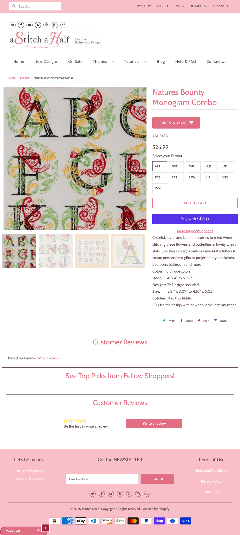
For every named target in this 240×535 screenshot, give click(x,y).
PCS (158, 177)
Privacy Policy (211, 481)
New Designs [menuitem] (46, 61)
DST (174, 166)
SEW (192, 177)
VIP (208, 177)
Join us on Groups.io (29, 478)
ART (157, 166)
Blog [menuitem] (161, 61)
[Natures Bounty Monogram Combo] (75, 158)
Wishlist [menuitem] (144, 6)
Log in (179, 6)
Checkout (221, 6)
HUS (209, 166)
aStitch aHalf (91, 509)
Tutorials (133, 61)
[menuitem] (103, 61)
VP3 (225, 177)
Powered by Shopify (155, 509)
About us (211, 492)
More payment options (195, 231)
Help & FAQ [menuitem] (185, 61)
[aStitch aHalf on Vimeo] (38, 25)
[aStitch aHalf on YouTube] (29, 25)
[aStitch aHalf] (120, 40)
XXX (158, 188)
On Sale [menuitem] (75, 61)
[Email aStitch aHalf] (63, 25)
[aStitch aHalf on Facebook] (21, 25)
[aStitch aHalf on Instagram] (55, 25)
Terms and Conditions (211, 471)
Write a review (48, 358)
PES (174, 177)
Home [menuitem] (18, 61)
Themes (101, 61)
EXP (191, 166)
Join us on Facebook (29, 471)
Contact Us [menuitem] (216, 61)
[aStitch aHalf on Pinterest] (46, 25)
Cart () (200, 6)
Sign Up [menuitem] (163, 6)
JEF (224, 166)
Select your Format (167, 156)
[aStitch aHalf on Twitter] (13, 25)
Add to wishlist (173, 122)
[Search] (14, 6)
